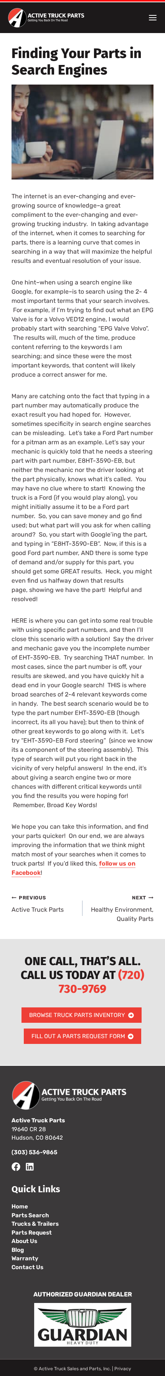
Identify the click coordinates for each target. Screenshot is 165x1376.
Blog (18, 1249)
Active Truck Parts (38, 904)
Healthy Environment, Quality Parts (122, 908)
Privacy (122, 1368)
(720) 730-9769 (101, 982)
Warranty (25, 1258)
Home (20, 1206)
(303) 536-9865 (34, 1152)
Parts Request (32, 1232)
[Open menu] (152, 17)
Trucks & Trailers (35, 1223)
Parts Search (30, 1215)
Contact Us (27, 1267)
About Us (24, 1241)
